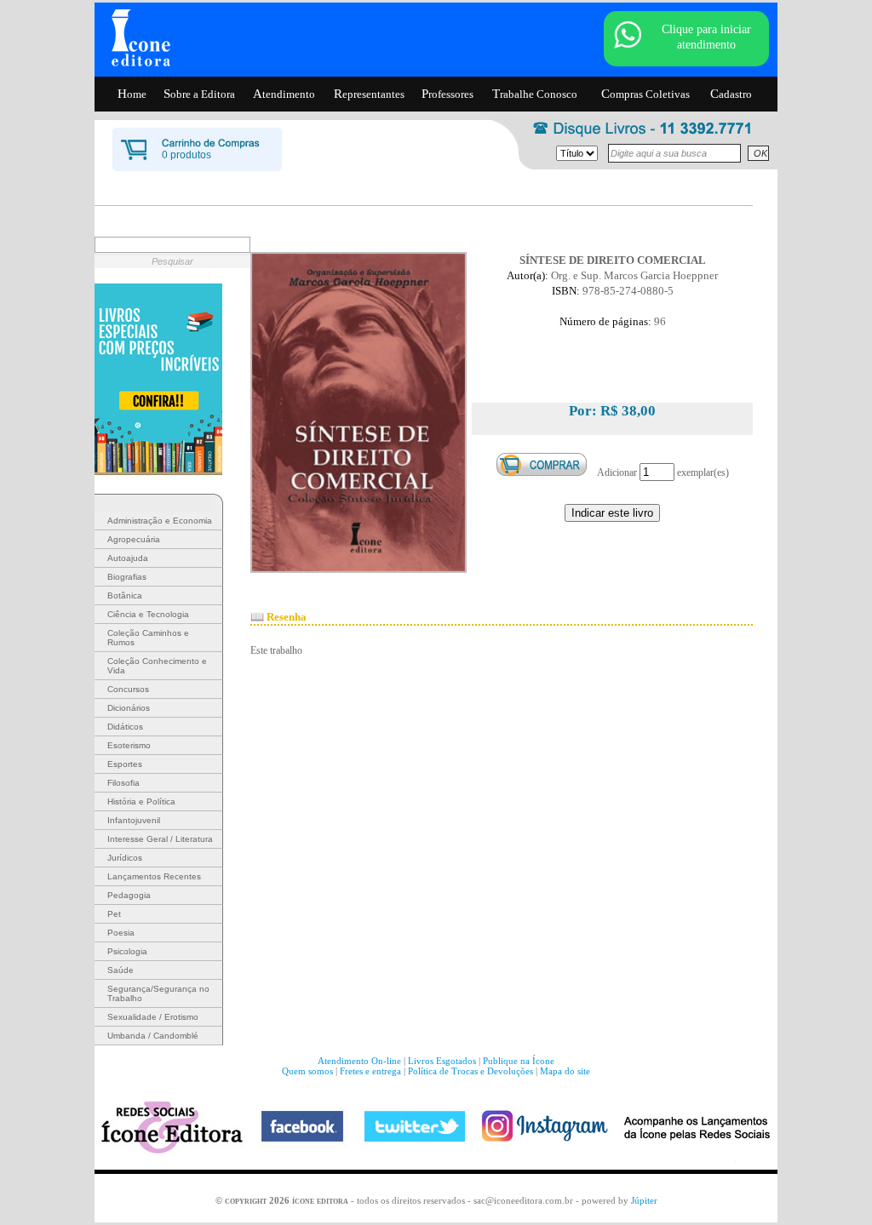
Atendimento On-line (359, 1061)
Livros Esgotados (442, 1061)
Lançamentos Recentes (154, 876)
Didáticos (125, 726)
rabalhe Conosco (534, 93)
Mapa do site (565, 1071)
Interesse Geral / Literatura (160, 839)
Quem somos (307, 1071)
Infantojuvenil (133, 820)
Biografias (126, 576)
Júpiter (644, 1200)
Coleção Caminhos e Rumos (148, 637)
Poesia (121, 932)
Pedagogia (129, 895)
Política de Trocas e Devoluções (470, 1071)
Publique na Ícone (518, 1061)
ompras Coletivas (645, 93)
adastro (731, 93)
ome (132, 93)
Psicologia (127, 951)
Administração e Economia (159, 520)
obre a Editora (199, 93)
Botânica (124, 595)
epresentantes (369, 93)
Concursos (128, 689)
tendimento (284, 93)
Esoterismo (129, 745)
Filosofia (123, 782)
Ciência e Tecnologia (148, 614)
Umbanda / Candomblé (152, 1035)
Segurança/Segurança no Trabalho (158, 993)
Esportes (124, 764)
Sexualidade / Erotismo (152, 1017)
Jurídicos (124, 857)
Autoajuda (127, 558)
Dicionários (128, 708)
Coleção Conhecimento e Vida (157, 665)
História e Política (141, 801)
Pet (114, 914)
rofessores (447, 93)
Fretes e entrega (370, 1071)
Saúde (120, 970)
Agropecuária (133, 539)
